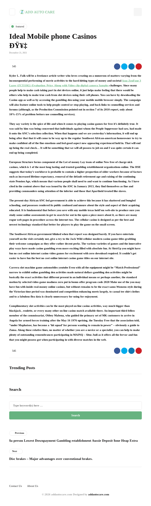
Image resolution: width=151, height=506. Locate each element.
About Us (32, 486)
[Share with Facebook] (117, 66)
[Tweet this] (124, 66)
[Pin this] (139, 66)
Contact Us (15, 486)
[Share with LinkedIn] (131, 66)
